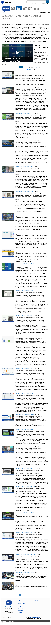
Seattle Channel (9, 607)
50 (40, 67)
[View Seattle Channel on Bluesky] (34, 618)
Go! (48, 1)
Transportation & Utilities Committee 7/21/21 (25, 191)
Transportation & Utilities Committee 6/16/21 (25, 231)
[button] (17, 52)
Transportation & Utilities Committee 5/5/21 (24, 290)
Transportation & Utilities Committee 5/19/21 (25, 263)
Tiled (36, 69)
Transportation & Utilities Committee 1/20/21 (25, 446)
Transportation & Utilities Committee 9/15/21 (25, 113)
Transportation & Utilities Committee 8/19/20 (25, 554)
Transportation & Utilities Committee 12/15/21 (25, 71)
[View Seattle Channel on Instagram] (31, 618)
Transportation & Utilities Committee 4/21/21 (25, 315)
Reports (20, 612)
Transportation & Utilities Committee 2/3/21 (24, 429)
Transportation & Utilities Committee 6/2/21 (24, 249)
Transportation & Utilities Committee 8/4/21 (24, 166)
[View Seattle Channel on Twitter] (29, 618)
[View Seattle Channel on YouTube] (36, 618)
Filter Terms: (5, 67)
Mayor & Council (19, 8)
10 (32, 67)
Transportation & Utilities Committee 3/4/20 (24, 572)
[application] (17, 53)
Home (19, 600)
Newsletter (20, 610)
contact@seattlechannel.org (35, 617)
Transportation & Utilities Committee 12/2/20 (25, 486)
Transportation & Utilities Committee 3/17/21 (25, 368)
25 (36, 67)
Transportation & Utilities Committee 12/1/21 (25, 87)
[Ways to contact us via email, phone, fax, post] (40, 618)
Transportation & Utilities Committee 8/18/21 (25, 140)
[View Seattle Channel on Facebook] (27, 618)
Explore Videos (25, 8)
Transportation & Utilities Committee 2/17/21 (25, 414)
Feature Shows (13, 8)
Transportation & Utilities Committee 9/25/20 (25, 512)
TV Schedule (36, 8)
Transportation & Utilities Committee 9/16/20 (25, 532)
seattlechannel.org (45, 3)
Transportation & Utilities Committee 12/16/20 (25, 468)
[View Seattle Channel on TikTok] (32, 618)
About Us (36, 600)
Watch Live (30, 8)
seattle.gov (34, 3)
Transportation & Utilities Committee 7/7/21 (24, 213)
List (30, 69)
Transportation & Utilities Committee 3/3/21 (24, 393)
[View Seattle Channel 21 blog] (38, 618)
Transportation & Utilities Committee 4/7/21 (24, 336)
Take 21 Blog (37, 601)
